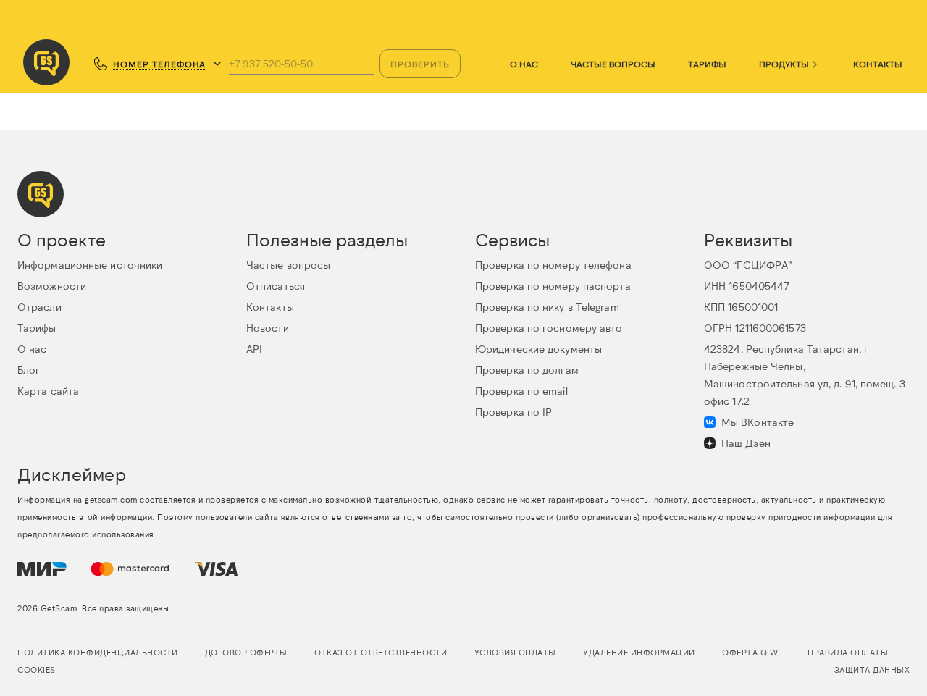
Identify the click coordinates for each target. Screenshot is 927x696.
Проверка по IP (513, 412)
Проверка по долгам (527, 370)
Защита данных (872, 669)
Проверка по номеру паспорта (553, 286)
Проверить (420, 64)
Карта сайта (48, 391)
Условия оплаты (515, 652)
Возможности (51, 286)
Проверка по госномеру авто (549, 328)
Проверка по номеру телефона (553, 265)
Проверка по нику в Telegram (547, 307)
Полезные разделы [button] (327, 239)
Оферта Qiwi (751, 652)
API (254, 349)
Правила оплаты (848, 652)
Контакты (877, 64)
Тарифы (707, 64)
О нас (524, 64)
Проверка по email (521, 391)
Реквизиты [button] (748, 239)
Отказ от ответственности (380, 652)
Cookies (36, 669)
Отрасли (39, 307)
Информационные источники (89, 265)
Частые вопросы (613, 64)
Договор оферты (246, 652)
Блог (28, 370)
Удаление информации (639, 652)
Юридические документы (538, 349)
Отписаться (275, 286)
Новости (267, 328)
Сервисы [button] (512, 239)
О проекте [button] (61, 239)
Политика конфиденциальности (97, 652)
